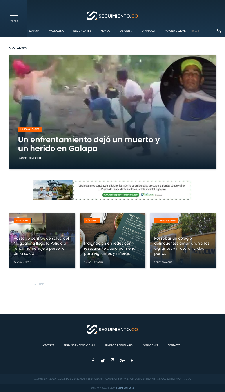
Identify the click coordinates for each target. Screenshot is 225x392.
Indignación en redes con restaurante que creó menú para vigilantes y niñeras (109, 248)
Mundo (105, 30)
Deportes (126, 30)
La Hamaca (148, 30)
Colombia (91, 220)
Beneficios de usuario (119, 345)
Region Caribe (82, 30)
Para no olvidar (175, 30)
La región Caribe (29, 129)
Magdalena (56, 30)
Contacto (174, 345)
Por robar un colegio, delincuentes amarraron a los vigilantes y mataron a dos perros (181, 246)
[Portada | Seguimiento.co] (113, 15)
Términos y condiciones (79, 345)
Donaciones (150, 345)
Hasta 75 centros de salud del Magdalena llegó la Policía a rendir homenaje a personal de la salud (41, 246)
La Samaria (32, 30)
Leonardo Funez (124, 388)
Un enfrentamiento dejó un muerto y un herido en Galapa (89, 144)
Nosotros (47, 345)
